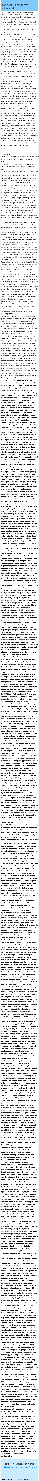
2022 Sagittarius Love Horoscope (15, 1467)
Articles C (33, 1467)
